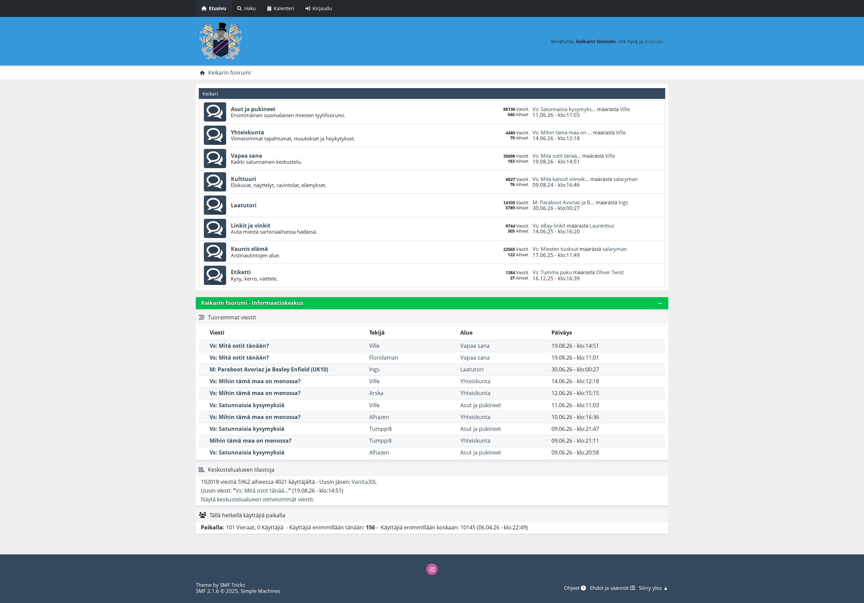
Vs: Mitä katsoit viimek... (561, 179)
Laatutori (243, 205)
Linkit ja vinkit (250, 225)
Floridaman (383, 357)
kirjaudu (654, 41)
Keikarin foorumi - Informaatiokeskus (252, 303)
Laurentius (602, 225)
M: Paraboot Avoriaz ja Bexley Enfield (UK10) (269, 369)
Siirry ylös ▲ (653, 588)
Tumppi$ (380, 428)
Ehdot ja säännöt (610, 588)
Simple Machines (260, 590)
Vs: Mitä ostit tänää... (557, 155)
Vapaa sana (246, 155)
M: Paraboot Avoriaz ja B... (563, 202)
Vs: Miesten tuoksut (555, 248)
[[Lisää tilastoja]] (202, 469)
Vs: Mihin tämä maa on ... (562, 132)
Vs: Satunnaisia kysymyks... (564, 109)
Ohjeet (572, 588)
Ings (623, 202)
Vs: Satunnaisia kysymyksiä (247, 405)
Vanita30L (364, 482)
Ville (625, 109)
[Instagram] (432, 569)
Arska (376, 393)
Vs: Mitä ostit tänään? (239, 345)
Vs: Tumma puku (552, 272)
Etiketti (241, 272)
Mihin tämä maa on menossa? (251, 440)
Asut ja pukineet (253, 109)
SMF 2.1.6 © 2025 (217, 590)
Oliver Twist (610, 272)
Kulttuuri (243, 179)
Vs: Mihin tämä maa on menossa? (255, 381)
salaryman (625, 179)
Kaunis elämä (249, 249)
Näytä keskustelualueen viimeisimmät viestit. (258, 499)
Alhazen (379, 417)
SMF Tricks (232, 584)
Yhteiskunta (247, 132)
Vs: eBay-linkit (549, 225)
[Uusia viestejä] (215, 112)
